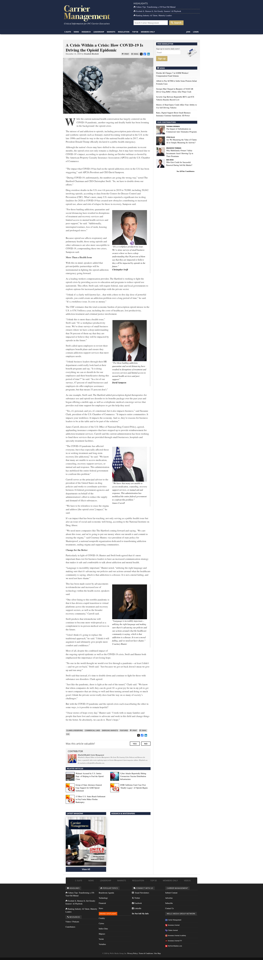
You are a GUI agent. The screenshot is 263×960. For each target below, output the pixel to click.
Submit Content (171, 892)
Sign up (162, 58)
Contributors (70, 926)
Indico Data (103, 928)
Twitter (137, 898)
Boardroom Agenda (106, 892)
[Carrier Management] (96, 13)
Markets (111, 32)
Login (196, 32)
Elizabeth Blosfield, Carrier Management (91, 755)
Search (177, 22)
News (76, 32)
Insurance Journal (173, 925)
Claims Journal (173, 930)
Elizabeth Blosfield (91, 53)
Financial (102, 903)
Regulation (123, 32)
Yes (135, 743)
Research (86, 32)
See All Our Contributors (186, 171)
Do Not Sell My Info (140, 913)
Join (188, 32)
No (146, 743)
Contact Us (169, 908)
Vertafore (102, 944)
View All (86, 869)
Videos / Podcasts (72, 921)
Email (135, 54)
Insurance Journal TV (175, 940)
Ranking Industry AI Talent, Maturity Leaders (154, 15)
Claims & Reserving (74, 730)
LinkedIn (137, 908)
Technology (103, 898)
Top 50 (135, 32)
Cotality (102, 918)
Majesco (102, 933)
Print (126, 54)
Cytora (101, 923)
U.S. (67, 734)
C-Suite (67, 32)
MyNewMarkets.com (175, 946)
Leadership (98, 32)
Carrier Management (174, 920)
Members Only (148, 32)
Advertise (169, 898)
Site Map (157, 953)
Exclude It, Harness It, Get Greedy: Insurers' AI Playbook (158, 11)
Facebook (138, 903)
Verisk (101, 939)
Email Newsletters (141, 892)
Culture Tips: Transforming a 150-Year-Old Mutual (155, 7)
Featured (124, 730)
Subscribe (169, 903)
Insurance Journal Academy (177, 935)
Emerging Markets (110, 730)
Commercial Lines (92, 730)
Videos (187, 880)
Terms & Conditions (146, 953)
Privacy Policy (132, 953)
